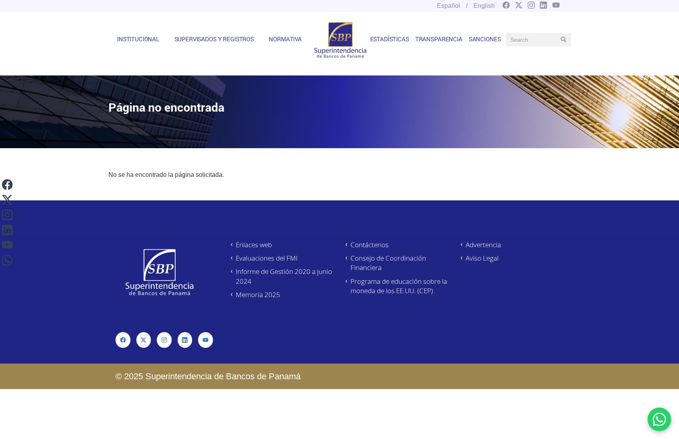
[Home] (340, 40)
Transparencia (438, 39)
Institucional (138, 39)
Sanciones (485, 39)
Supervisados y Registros (214, 39)
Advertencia (483, 244)
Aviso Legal (482, 258)
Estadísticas (389, 39)
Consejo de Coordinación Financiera (388, 262)
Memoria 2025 (258, 294)
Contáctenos (370, 244)
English (484, 5)
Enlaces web (254, 244)
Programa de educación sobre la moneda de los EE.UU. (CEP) (399, 286)
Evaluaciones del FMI (266, 258)
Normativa (285, 39)
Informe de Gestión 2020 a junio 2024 (284, 276)
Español (448, 5)
